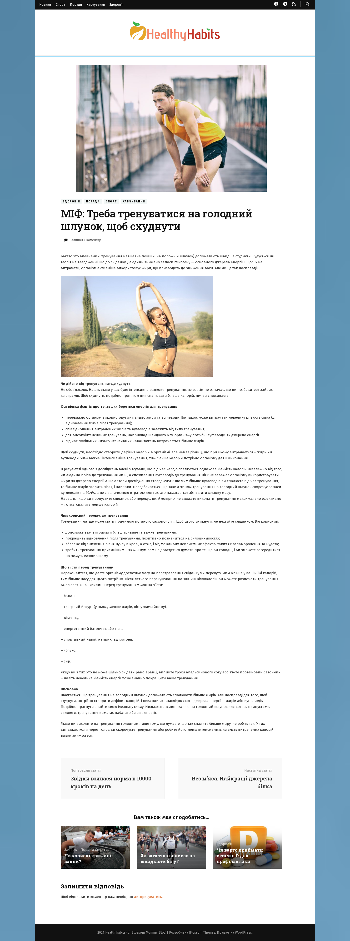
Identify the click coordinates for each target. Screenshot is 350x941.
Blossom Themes (202, 933)
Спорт (60, 5)
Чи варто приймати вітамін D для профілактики (240, 855)
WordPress (243, 933)
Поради (76, 5)
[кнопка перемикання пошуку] (307, 4)
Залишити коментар (85, 240)
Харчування (96, 5)
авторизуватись (148, 897)
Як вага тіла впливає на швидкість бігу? (167, 858)
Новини (45, 5)
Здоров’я (116, 5)
